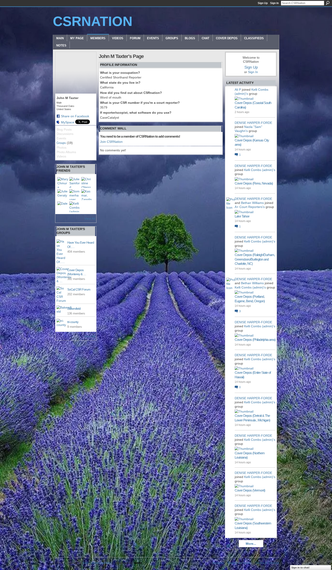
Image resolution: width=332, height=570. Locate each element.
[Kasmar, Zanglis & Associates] (86, 194)
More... (251, 543)
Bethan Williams (252, 203)
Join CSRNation (111, 141)
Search (328, 3)
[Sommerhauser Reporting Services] (74, 194)
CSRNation (92, 21)
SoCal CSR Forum (78, 289)
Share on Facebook (75, 116)
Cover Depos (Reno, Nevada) (254, 183)
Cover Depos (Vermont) (250, 490)
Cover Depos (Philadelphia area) (255, 340)
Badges (218, 563)
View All (89, 218)
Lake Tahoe (242, 216)
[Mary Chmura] (62, 182)
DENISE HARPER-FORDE (253, 123)
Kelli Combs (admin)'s (259, 170)
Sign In (274, 3)
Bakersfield (74, 308)
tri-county (72, 322)
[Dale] (62, 206)
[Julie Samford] (74, 182)
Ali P (238, 89)
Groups (61, 143)
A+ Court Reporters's (250, 207)
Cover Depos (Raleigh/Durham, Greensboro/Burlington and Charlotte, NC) (255, 259)
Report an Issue (239, 563)
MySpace (67, 122)
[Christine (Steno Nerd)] (86, 182)
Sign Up (263, 3)
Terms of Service (267, 563)
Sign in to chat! (300, 567)
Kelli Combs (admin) (97, 563)
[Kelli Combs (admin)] (74, 206)
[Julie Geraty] (62, 194)
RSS (229, 546)
